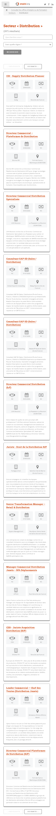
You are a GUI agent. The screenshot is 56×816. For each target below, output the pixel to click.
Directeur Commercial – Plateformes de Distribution (22, 135)
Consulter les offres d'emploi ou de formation (29, 10)
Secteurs (12, 13)
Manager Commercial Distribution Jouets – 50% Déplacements (25, 568)
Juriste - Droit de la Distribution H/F (26, 447)
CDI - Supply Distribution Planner (25, 76)
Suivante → (33, 66)
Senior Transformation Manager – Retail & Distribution (25, 506)
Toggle (5, 5)
